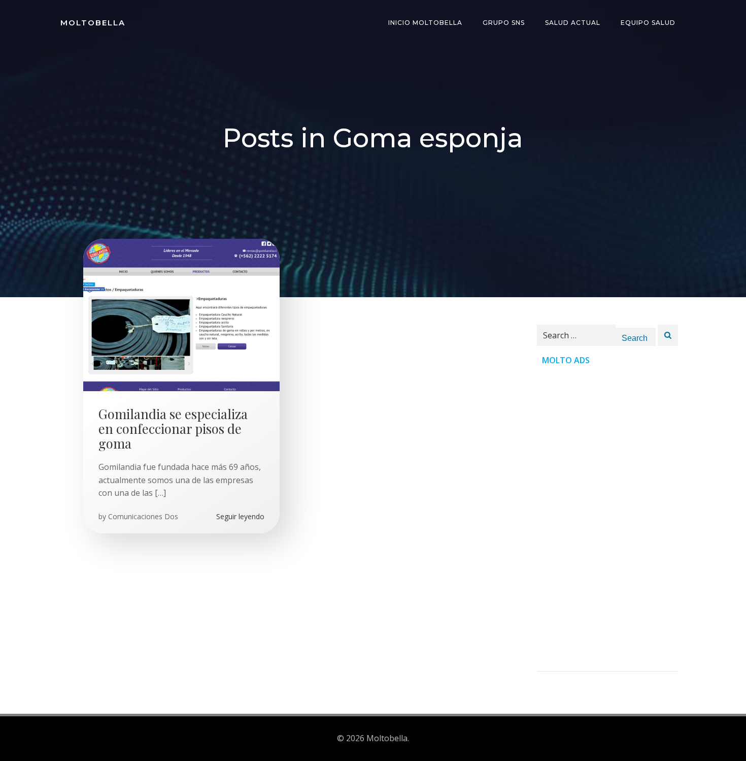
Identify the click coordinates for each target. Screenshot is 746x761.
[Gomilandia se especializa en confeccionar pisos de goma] (181, 314)
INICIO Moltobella (425, 22)
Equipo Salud (648, 22)
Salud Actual (572, 22)
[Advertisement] (607, 518)
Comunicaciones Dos (143, 516)
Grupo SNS (504, 22)
